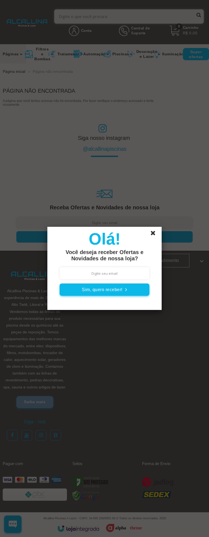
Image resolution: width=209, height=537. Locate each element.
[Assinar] (104, 289)
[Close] (155, 234)
